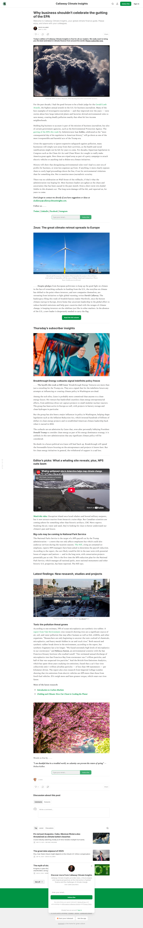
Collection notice (86, 913)
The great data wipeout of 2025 (48, 851)
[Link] (30, 227)
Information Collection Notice (71, 904)
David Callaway (43, 27)
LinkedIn (44, 211)
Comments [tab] (38, 802)
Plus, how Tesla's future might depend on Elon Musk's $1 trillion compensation (61, 854)
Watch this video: (40, 516)
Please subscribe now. (94, 41)
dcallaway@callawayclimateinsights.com (49, 200)
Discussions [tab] (49, 828)
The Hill (78, 544)
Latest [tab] (41, 828)
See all (37, 882)
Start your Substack (66, 918)
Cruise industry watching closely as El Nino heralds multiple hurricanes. (59, 840)
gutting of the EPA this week (46, 132)
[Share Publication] (117, 4)
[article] (71, 839)
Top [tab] (36, 828)
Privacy (70, 913)
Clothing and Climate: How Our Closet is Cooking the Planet (62, 694)
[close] (91, 866)
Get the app (82, 918)
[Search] (113, 4)
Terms (77, 913)
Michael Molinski (51, 842)
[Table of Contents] (2, 464)
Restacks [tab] (47, 802)
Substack (61, 924)
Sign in (136, 4)
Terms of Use (82, 902)
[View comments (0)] (43, 34)
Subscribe (126, 4)
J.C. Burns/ (82, 619)
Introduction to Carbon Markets (50, 690)
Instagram (63, 211)
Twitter (36, 211)
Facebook (54, 211)
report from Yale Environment (46, 631)
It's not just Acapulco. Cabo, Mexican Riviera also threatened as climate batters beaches (56, 835)
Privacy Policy (87, 904)
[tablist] (42, 802)
